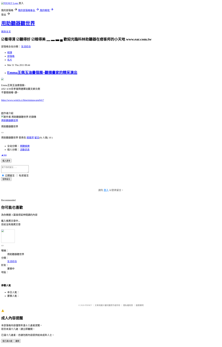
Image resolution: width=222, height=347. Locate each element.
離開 (17, 341)
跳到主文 (6, 31)
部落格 (10, 56)
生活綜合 (26, 46)
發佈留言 (6, 179)
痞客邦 (30, 137)
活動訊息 (25, 149)
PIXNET (88, 305)
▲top (4, 155)
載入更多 (6, 161)
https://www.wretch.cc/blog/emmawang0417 (22, 100)
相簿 (9, 52)
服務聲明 (140, 305)
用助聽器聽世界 (18, 23)
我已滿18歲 (7, 341)
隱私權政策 (128, 305)
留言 (36, 137)
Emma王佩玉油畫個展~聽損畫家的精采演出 (42, 72)
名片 (9, 60)
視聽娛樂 (25, 146)
